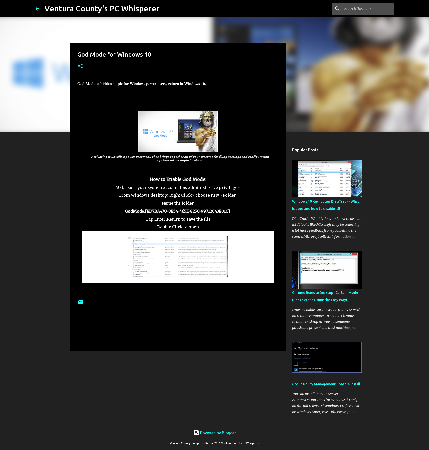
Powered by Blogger (217, 433)
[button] (80, 66)
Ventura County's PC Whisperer (102, 8)
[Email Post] (80, 303)
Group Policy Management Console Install (326, 384)
